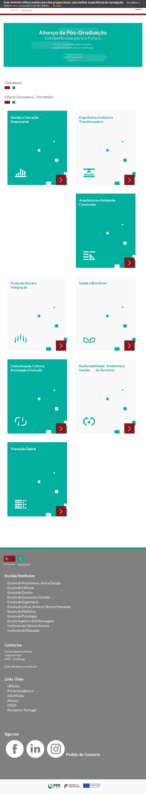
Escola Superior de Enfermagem (30, 621)
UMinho (13, 686)
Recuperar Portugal (21, 710)
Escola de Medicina (21, 611)
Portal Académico (20, 691)
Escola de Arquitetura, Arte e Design (34, 583)
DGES (11, 705)
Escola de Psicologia (22, 616)
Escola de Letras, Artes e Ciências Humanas (39, 607)
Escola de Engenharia (22, 602)
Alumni (12, 700)
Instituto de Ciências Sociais (28, 625)
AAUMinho (15, 696)
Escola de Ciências (20, 588)
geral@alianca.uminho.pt (21, 666)
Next (136, 46)
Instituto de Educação (23, 630)
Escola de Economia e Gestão (28, 597)
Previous (9, 46)
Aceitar (57, 5)
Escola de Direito (20, 592)
